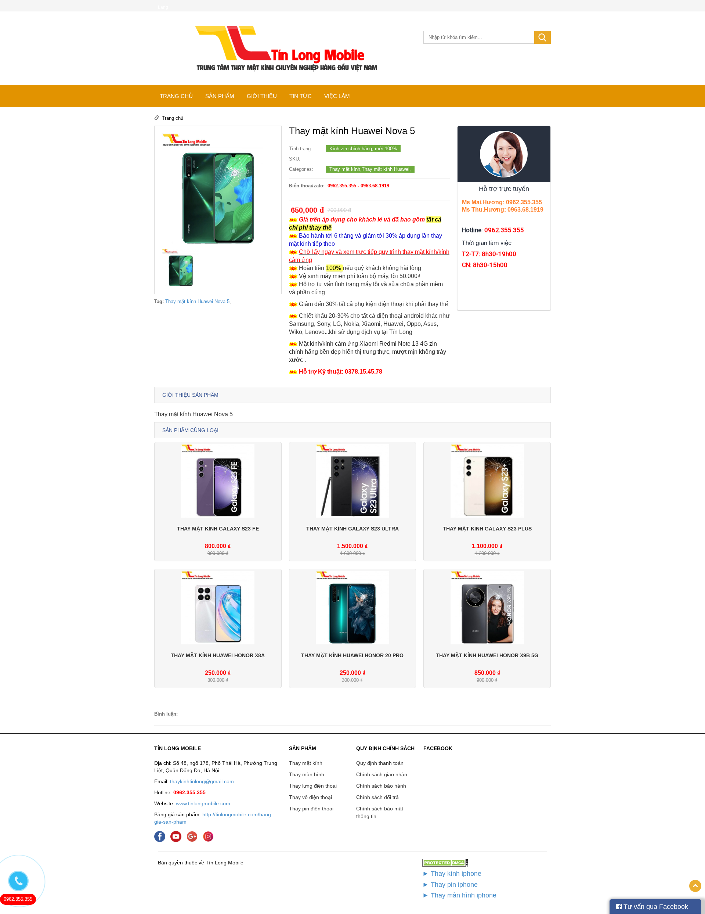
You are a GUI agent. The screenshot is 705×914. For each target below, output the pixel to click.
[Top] (695, 886)
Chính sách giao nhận (381, 774)
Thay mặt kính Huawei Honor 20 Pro (352, 655)
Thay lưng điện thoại (313, 786)
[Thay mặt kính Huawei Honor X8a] (217, 607)
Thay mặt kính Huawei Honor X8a (218, 655)
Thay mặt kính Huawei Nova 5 (197, 301)
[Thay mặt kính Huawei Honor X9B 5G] (487, 607)
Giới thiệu (262, 96)
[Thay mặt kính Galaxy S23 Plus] (487, 480)
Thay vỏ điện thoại (310, 797)
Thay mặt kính (305, 763)
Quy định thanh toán (380, 763)
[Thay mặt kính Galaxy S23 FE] (217, 480)
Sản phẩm (219, 96)
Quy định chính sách (385, 748)
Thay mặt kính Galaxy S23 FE (218, 529)
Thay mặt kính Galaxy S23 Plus (487, 529)
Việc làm (337, 96)
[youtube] (177, 836)
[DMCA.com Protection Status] (445, 862)
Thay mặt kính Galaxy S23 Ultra (352, 529)
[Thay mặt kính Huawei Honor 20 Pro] (352, 607)
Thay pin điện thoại (311, 809)
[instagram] (210, 836)
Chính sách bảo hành (381, 786)
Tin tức (300, 96)
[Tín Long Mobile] (285, 48)
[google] (194, 836)
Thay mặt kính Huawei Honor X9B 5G (487, 655)
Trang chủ (176, 96)
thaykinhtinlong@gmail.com (202, 781)
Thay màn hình (306, 774)
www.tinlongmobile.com (203, 803)
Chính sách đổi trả (377, 797)
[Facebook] (161, 836)
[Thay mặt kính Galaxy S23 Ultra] (352, 480)
